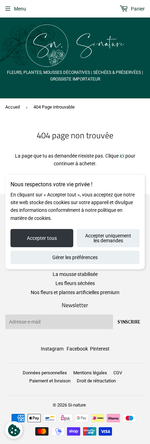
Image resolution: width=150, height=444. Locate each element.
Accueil (12, 107)
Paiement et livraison (49, 380)
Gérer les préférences (75, 257)
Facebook (77, 349)
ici (122, 156)
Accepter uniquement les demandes (108, 238)
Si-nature (77, 405)
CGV (117, 372)
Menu (20, 9)
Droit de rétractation (96, 380)
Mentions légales (90, 372)
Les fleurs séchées (75, 283)
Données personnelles (45, 372)
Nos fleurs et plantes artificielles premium (75, 292)
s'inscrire (129, 322)
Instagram (52, 349)
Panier (137, 9)
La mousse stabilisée (75, 274)
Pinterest (100, 349)
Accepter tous (42, 238)
